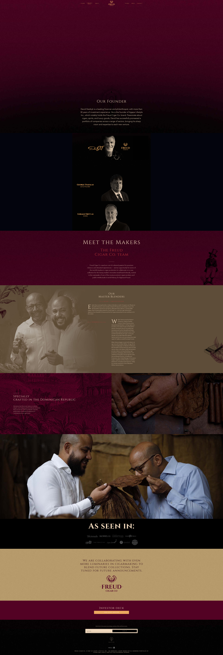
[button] (82, 3)
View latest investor (111, 612)
